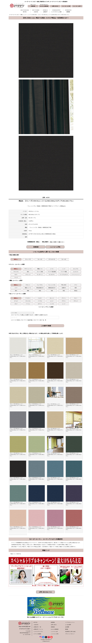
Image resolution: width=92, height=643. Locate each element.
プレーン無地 (40, 271)
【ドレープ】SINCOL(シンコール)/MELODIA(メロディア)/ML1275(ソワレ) (18, 430)
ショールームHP (54, 631)
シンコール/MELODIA (32, 14)
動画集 (66, 629)
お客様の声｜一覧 (37, 626)
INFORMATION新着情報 (68, 11)
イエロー (40, 298)
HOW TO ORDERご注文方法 (35, 11)
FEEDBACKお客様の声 (45, 11)
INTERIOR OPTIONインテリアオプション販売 (56, 11)
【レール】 (63, 259)
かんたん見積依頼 (54, 629)
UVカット (28, 284)
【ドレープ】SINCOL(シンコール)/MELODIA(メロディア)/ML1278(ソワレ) (74, 430)
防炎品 (75, 290)
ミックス (52, 303)
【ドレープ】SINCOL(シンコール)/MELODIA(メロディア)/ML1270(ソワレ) (74, 381)
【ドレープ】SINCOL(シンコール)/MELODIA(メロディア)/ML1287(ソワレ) (18, 504)
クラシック (27, 274)
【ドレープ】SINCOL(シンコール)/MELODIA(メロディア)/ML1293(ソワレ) (55, 528)
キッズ (16, 277)
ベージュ (28, 303)
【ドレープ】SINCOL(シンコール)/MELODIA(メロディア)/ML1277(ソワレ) (55, 430)
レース (51, 268)
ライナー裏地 (64, 271)
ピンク (51, 301)
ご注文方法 (36, 624)
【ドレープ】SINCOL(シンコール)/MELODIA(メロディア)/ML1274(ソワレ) (74, 405)
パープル (40, 301)
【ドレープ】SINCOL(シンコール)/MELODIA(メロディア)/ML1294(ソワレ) (74, 528)
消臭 (52, 290)
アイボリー (27, 298)
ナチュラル (16, 271)
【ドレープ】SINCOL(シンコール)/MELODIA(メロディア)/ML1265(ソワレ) (55, 356)
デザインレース (27, 268)
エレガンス (75, 271)
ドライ (75, 284)
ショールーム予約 (55, 247)
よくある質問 (68, 624)
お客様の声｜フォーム (38, 629)
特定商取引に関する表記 (70, 631)
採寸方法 (35, 622)
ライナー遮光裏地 (52, 271)
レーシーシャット (76, 274)
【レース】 (39, 259)
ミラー (16, 287)
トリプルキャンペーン (70, 622)
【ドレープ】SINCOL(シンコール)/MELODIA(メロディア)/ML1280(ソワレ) (36, 454)
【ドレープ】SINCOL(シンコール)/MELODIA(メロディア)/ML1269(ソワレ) (55, 381)
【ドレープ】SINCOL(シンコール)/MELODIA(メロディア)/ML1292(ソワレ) (36, 528)
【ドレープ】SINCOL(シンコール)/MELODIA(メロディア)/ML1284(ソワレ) (36, 479)
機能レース (39, 268)
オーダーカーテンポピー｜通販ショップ (17, 14)
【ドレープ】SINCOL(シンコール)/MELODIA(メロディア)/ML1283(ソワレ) (18, 479)
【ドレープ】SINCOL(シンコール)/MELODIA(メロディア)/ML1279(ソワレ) (18, 454)
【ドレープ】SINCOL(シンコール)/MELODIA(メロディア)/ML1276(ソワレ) (36, 430)
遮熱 (40, 290)
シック (63, 268)
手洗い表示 (63, 284)
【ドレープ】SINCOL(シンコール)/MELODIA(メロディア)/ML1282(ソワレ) (74, 454)
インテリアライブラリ (38, 631)
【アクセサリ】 (51, 259)
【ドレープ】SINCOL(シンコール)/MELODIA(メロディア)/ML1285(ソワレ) (55, 479)
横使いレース (28, 287)
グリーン (64, 298)
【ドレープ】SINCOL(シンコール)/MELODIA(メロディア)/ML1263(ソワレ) (18, 356)
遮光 (28, 271)
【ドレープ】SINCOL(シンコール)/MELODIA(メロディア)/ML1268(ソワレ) (36, 381)
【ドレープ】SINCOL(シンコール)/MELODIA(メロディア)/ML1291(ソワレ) (18, 528)
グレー (75, 298)
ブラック (76, 301)
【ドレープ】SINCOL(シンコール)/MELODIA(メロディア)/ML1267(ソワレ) (18, 381)
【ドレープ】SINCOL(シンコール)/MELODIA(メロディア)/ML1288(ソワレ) (36, 504)
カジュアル (75, 268)
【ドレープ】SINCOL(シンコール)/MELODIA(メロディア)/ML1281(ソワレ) (55, 454)
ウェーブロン (40, 284)
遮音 (76, 287)
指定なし (16, 259)
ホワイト (40, 303)
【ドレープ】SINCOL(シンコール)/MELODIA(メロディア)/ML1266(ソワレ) (74, 356)
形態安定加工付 (51, 287)
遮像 (28, 290)
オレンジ (52, 298)
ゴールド (16, 301)
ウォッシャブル (51, 284)
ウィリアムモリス (64, 274)
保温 (64, 290)
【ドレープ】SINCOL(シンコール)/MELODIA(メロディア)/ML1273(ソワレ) (55, 405)
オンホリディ (52, 274)
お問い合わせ (53, 624)
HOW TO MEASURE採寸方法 (25, 11)
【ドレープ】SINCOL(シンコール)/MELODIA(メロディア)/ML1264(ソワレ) (36, 356)
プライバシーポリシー (70, 633)
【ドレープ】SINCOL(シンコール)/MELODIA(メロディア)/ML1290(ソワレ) (74, 504)
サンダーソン (40, 274)
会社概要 (67, 626)
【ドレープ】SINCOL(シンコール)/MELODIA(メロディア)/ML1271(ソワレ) (18, 405)
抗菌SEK (64, 287)
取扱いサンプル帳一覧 (16, 553)
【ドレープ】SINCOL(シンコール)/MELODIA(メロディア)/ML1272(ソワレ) (36, 405)
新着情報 (53, 622)
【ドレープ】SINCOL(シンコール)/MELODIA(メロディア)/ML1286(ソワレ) (74, 479)
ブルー (16, 303)
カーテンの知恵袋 (37, 633)
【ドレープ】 (28, 259)
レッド (63, 303)
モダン (16, 274)
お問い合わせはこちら (45, 592)
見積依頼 (35, 247)
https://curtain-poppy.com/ (24, 626)
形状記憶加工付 (39, 287)
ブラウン (64, 301)
